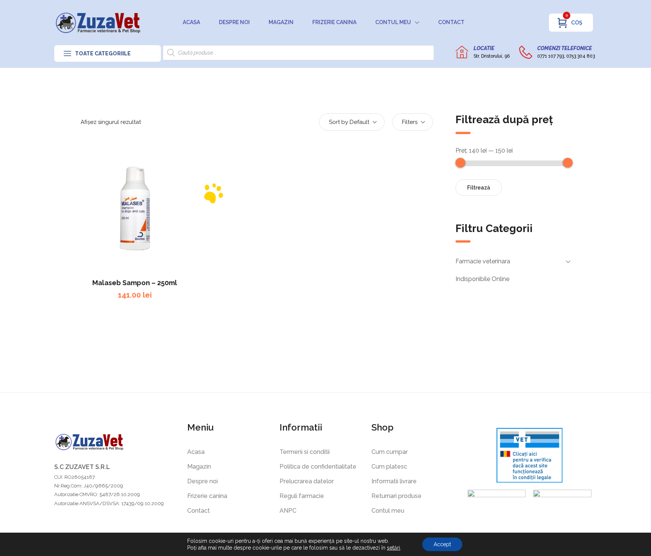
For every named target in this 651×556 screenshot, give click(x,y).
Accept (442, 544)
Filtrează (478, 188)
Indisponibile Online (482, 279)
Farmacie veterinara (482, 261)
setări (393, 548)
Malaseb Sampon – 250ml (134, 283)
